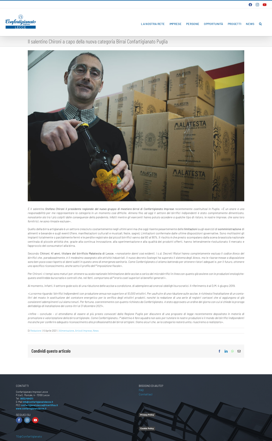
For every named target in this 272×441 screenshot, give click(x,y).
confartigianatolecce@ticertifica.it (39, 405)
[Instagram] (27, 420)
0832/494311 (26, 398)
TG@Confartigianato (29, 436)
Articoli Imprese (83, 330)
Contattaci (145, 394)
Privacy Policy (147, 414)
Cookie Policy (147, 428)
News (96, 330)
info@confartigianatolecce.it (38, 401)
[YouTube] (35, 420)
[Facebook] (19, 420)
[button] (260, 23)
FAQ (141, 390)
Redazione (35, 330)
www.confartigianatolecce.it (31, 408)
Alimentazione (66, 330)
